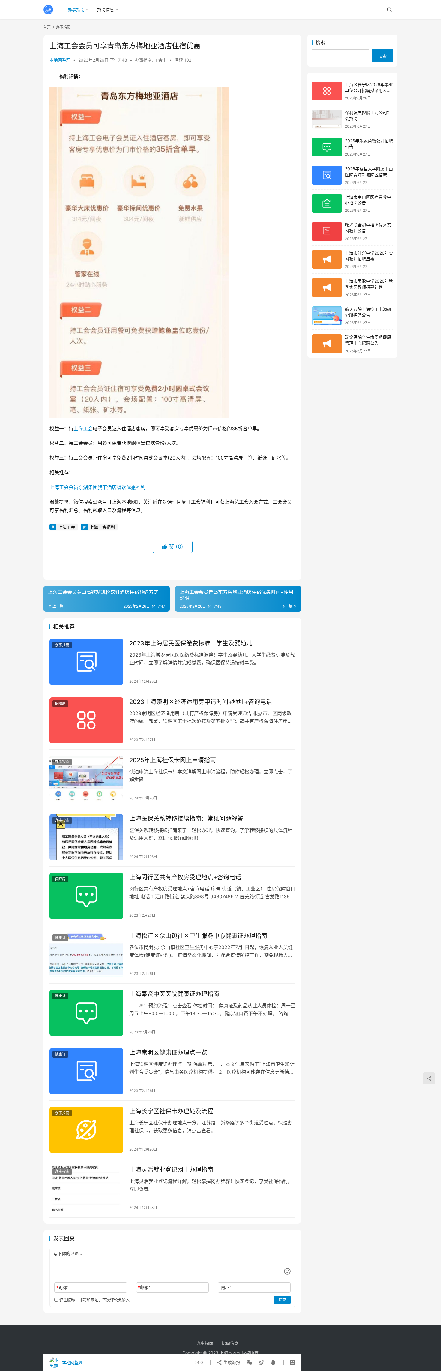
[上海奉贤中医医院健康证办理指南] (86, 1013)
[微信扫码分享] (249, 1362)
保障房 (60, 703)
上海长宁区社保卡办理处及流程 (171, 1111)
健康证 (60, 937)
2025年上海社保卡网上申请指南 (172, 760)
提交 (282, 1299)
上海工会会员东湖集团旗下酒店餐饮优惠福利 (98, 487)
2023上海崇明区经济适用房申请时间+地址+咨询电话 (200, 701)
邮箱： (145, 1287)
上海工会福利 (102, 526)
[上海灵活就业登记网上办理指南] (86, 1188)
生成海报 (231, 1362)
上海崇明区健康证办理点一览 (168, 1052)
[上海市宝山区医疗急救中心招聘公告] (327, 203)
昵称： (63, 1287)
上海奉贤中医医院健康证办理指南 (174, 994)
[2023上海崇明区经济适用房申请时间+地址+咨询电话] (86, 720)
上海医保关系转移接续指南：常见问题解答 (186, 818)
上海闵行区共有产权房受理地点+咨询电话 (185, 877)
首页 (47, 27)
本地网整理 (60, 59)
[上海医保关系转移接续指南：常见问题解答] (86, 837)
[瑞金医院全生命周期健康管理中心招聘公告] (327, 343)
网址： (227, 1287)
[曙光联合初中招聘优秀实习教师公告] (327, 231)
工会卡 (160, 59)
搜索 (320, 42)
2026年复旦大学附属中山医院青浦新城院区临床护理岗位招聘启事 (369, 174)
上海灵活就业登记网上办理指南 (171, 1169)
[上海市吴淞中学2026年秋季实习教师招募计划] (327, 287)
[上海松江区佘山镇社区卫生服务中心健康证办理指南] (86, 954)
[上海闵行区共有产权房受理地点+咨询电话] (86, 896)
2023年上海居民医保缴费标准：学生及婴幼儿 (190, 643)
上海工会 (83, 429)
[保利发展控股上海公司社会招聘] (327, 119)
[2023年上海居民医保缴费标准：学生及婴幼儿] (86, 662)
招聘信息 (105, 9)
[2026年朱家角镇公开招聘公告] (327, 147)
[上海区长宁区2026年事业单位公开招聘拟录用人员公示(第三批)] (327, 91)
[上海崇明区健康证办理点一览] (86, 1071)
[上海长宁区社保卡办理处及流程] (86, 1130)
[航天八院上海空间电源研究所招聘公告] (327, 315)
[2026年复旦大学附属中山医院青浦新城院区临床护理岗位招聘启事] (327, 175)
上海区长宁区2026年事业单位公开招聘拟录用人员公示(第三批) (369, 90)
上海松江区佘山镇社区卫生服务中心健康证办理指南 (198, 935)
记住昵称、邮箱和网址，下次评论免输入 (94, 1299)
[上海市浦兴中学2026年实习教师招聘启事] (327, 259)
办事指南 (76, 9)
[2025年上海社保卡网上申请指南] (86, 779)
